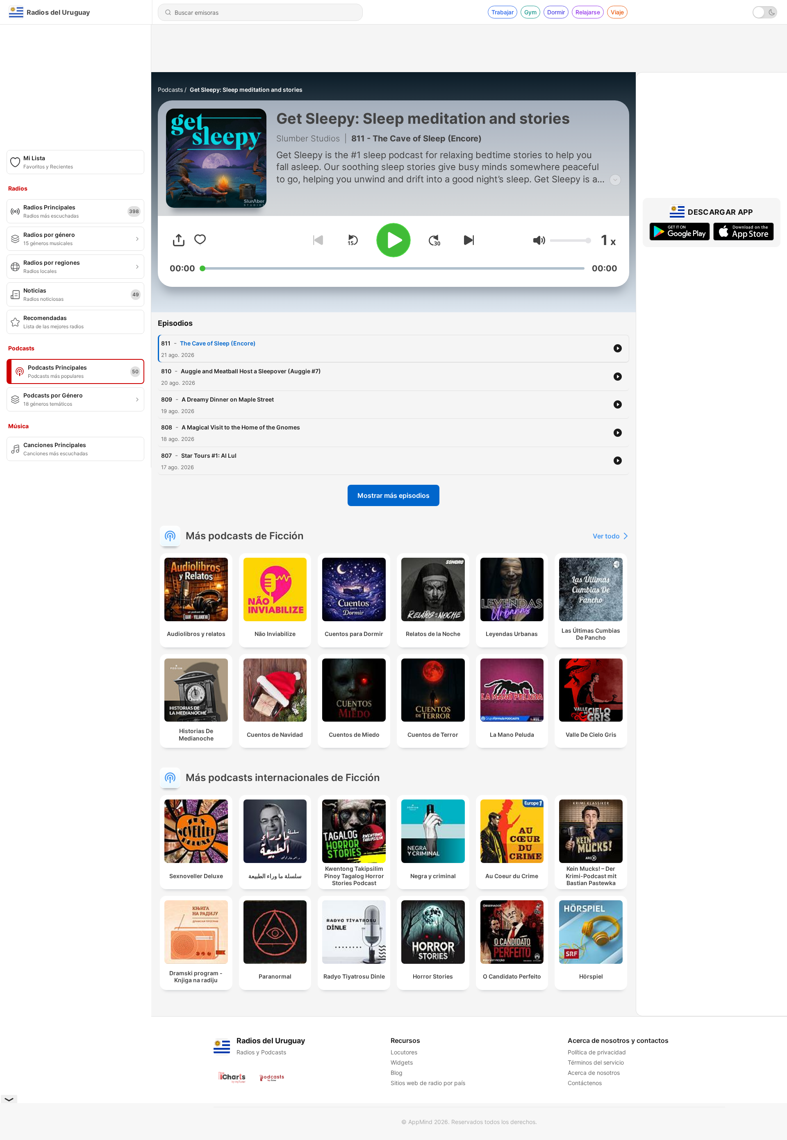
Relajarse (587, 12)
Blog (397, 1072)
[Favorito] (200, 240)
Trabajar (502, 12)
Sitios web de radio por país (428, 1082)
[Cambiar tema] (765, 12)
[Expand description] (615, 180)
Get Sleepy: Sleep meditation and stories (246, 89)
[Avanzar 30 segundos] (434, 240)
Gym (530, 12)
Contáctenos (585, 1082)
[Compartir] (179, 240)
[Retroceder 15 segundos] (352, 240)
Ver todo (606, 536)
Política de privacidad (597, 1052)
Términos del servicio (596, 1062)
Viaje (617, 12)
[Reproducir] (393, 240)
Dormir (556, 12)
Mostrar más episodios (393, 495)
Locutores (404, 1052)
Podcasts (170, 89)
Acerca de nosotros (594, 1072)
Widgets (402, 1062)
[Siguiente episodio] (467, 240)
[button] (539, 240)
